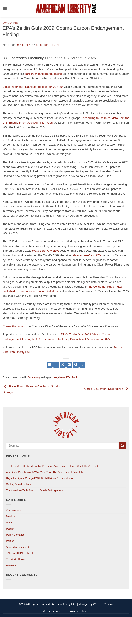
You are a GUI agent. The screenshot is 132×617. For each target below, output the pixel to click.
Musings (11, 516)
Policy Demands (15, 534)
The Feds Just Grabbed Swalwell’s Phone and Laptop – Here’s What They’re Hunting (53, 466)
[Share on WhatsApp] (50, 365)
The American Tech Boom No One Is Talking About (34, 490)
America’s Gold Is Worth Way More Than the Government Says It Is (44, 472)
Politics (10, 540)
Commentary (10, 23)
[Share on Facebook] (56, 365)
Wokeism (11, 565)
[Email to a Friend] (69, 365)
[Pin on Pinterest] (76, 365)
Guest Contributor (47, 45)
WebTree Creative (103, 604)
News (9, 522)
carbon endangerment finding (43, 73)
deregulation (59, 377)
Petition (10, 528)
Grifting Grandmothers (18, 484)
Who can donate (53, 610)
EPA (68, 377)
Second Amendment (17, 547)
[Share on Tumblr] (82, 365)
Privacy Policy (77, 610)
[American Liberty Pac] (66, 8)
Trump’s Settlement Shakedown (103, 388)
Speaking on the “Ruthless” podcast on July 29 (33, 86)
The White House (15, 559)
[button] (5, 8)
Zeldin (75, 377)
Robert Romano (13, 326)
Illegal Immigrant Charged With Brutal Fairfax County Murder (40, 478)
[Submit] (122, 445)
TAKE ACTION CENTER (20, 553)
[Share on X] (63, 365)
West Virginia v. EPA (45, 250)
